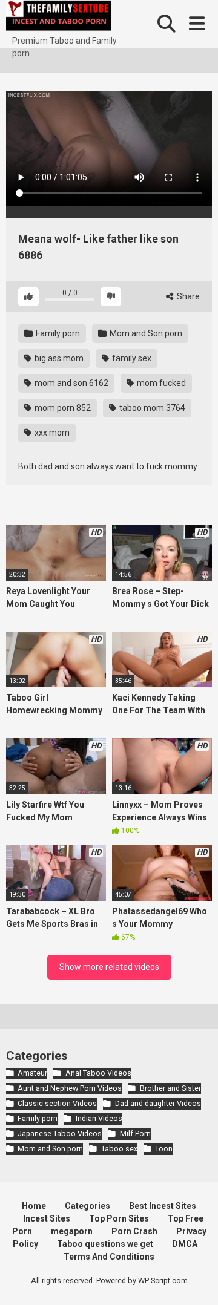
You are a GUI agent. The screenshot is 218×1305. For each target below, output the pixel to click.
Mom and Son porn (145, 333)
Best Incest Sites (162, 1206)
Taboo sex (119, 1148)
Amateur (32, 1073)
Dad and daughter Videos (157, 1103)
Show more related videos (109, 967)
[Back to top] (195, 1280)
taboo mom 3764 (151, 408)
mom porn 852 (62, 408)
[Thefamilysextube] (58, 17)
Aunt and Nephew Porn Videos (70, 1088)
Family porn (57, 333)
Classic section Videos (57, 1103)
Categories (87, 1206)
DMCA (184, 1244)
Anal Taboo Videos (98, 1073)
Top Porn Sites (119, 1218)
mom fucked (160, 383)
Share (187, 296)
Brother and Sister (170, 1088)
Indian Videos (99, 1118)
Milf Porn (135, 1133)
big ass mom (58, 358)
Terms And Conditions (109, 1256)
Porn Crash (134, 1231)
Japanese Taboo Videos (60, 1133)
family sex (130, 358)
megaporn (72, 1231)
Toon (164, 1148)
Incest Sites (46, 1218)
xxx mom (51, 432)
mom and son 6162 (70, 383)
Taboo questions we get (105, 1244)
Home (34, 1206)
